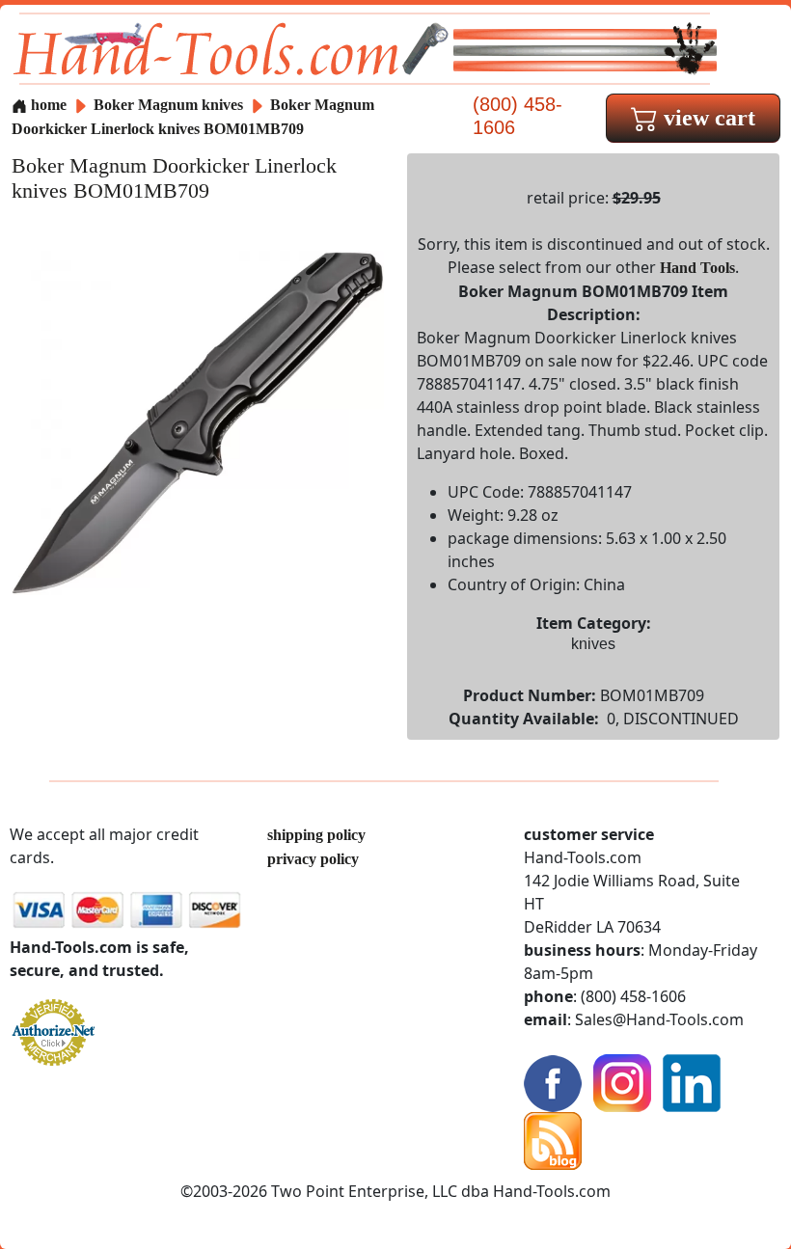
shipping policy (316, 835)
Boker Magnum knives (168, 104)
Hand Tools (697, 267)
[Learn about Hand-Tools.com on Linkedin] (692, 1081)
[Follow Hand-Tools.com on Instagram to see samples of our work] (622, 1081)
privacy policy (313, 859)
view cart (706, 117)
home (47, 104)
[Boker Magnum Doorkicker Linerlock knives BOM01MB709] (198, 421)
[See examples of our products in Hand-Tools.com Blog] (553, 1139)
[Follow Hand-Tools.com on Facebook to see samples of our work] (553, 1081)
